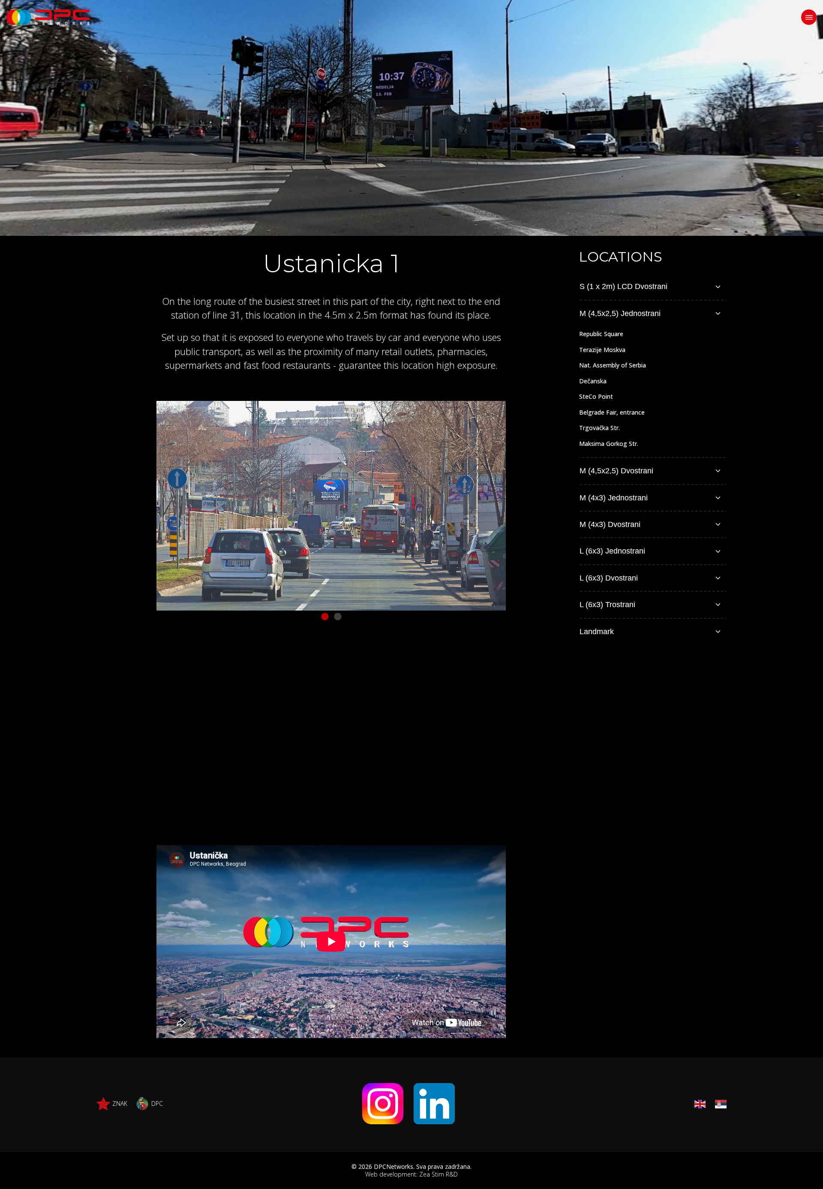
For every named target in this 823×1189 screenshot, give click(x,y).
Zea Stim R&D (438, 1174)
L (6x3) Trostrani (607, 604)
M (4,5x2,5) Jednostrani (620, 313)
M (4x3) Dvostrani (610, 524)
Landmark (597, 631)
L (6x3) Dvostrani (609, 578)
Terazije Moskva (602, 350)
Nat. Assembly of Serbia (612, 365)
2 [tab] (337, 617)
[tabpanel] (331, 506)
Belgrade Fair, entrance (612, 412)
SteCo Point (596, 396)
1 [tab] (325, 617)
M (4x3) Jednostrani (614, 498)
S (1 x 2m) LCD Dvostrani (623, 286)
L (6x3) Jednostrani (612, 551)
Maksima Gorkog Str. (608, 443)
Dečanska (593, 381)
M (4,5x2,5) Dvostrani (616, 471)
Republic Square (601, 334)
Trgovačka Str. (599, 428)
